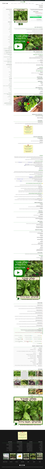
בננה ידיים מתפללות (10, 39)
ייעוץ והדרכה (15, 3)
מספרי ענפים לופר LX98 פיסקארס (28, 449)
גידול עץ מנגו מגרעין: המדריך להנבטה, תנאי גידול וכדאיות (6, 447)
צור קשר (12, 3)
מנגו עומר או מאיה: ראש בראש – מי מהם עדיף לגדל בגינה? (7, 86)
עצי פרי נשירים (10, 95)
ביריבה (11, 69)
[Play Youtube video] (28, 42)
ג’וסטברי (41, 443)
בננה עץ (11, 44)
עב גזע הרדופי (40, 444)
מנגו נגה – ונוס (10, 15)
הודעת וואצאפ (27, 131)
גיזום (11, 91)
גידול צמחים (23, 3)
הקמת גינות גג (10, 79)
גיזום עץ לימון (10, 83)
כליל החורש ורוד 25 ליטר (9, 58)
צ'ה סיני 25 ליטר (20, 449)
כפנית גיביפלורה (40, 447)
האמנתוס (11, 68)
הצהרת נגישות (5, 461)
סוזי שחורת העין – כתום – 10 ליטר (18, 443)
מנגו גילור (11, 25)
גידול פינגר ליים (10, 446)
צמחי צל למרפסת (10, 84)
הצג (38, 7)
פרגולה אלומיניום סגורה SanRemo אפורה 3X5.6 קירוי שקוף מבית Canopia (8, 50)
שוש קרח (32, 395)
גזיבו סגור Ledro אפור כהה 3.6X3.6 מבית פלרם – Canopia (8, 48)
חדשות (34, 461)
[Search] (42, 3)
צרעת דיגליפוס (40, 167)
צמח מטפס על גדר (10, 92)
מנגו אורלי (11, 75)
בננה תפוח (11, 45)
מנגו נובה (11, 16)
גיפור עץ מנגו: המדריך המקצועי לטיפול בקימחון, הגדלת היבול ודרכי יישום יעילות (8, 103)
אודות (40, 461)
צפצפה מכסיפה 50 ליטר (19, 446)
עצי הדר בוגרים (10, 449)
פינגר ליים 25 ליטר (20, 447)
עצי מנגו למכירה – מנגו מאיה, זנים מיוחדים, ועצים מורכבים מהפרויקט (8, 94)
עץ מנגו (27, 3)
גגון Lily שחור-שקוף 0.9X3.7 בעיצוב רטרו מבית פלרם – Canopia (8, 61)
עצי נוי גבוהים (10, 101)
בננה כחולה (11, 40)
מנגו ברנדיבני (10, 24)
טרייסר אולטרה (40, 168)
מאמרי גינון (19, 3)
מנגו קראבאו (10, 31)
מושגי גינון (22, 461)
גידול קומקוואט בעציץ (10, 96)
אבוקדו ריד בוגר (20, 444)
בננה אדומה (10, 35)
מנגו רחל (11, 20)
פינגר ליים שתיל (10, 443)
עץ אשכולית (10, 55)
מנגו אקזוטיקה (10, 10)
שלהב (41, 446)
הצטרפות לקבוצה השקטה (36, 17)
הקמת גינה (11, 100)
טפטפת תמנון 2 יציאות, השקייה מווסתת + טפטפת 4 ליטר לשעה (8, 54)
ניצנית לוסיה (41, 449)
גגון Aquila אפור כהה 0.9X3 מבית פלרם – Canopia (27, 446)
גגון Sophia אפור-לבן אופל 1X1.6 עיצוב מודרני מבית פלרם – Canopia (8, 52)
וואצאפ (22, 0)
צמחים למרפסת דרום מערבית (9, 104)
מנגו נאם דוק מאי (10, 29)
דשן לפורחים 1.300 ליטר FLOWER (28, 448)
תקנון (28, 461)
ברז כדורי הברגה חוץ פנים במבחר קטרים (28, 443)
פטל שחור (41, 448)
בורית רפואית (10, 74)
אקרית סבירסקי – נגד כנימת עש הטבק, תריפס (27, 447)
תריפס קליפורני (10, 87)
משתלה (30, 3)
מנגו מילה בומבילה (10, 14)
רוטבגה (39, 395)
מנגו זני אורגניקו (20, 448)
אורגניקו (42, 4)
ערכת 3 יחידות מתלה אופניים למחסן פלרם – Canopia (7, 57)
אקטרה (25, 165)
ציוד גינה (33, 3)
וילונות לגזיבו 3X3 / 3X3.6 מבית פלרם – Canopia (27, 444)
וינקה (11, 70)
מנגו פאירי (11, 30)
